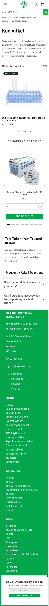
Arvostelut (11, 457)
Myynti (9, 510)
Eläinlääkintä (13, 502)
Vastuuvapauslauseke (18, 425)
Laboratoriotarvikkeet (11, 23)
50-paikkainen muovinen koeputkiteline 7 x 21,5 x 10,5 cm (23, 119)
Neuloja (9, 477)
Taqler (9, 562)
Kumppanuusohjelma (17, 408)
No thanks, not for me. (24, 602)
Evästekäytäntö (14, 421)
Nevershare (11, 550)
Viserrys (15, 388)
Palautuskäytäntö (15, 453)
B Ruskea (10, 525)
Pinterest (16, 383)
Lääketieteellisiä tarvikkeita (24, 20)
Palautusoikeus (14, 449)
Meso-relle (11, 546)
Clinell (9, 534)
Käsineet (10, 494)
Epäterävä (11, 570)
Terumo (9, 558)
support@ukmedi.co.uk (18, 366)
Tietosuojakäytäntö (16, 445)
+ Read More (11, 261)
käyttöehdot (12, 461)
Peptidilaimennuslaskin (19, 441)
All (10, 20)
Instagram (17, 378)
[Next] (42, 186)
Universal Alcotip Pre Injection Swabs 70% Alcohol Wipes (23, 191)
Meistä (9, 404)
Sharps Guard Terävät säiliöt (22, 554)
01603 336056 (13, 358)
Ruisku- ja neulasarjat (18, 485)
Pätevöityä (11, 566)
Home (4, 20)
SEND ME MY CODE (24, 595)
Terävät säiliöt (13, 498)
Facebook (16, 374)
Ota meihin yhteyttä (16, 417)
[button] (5, 5)
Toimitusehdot (13, 429)
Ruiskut (9, 481)
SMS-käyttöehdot (15, 433)
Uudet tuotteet (13, 506)
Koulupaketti (12, 542)
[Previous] (4, 186)
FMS (7, 538)
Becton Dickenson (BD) (18, 530)
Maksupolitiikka (14, 437)
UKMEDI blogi (13, 412)
